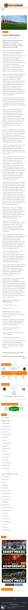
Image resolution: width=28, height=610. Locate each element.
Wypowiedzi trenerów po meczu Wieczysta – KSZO (13, 357)
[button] (3, 607)
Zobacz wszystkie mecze (21, 399)
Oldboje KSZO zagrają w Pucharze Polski (13, 353)
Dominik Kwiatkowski (15, 38)
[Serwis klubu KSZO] (14, 4)
